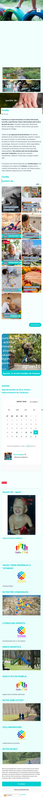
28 (26, 432)
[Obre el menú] (38, 10)
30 (36, 432)
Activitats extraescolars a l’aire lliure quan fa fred (11, 233)
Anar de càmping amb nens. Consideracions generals (31, 260)
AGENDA (5, 386)
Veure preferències (21, 790)
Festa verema (18, 454)
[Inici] (2, 114)
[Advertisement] (21, 44)
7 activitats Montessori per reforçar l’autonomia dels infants (32, 207)
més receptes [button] (35, 325)
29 (31, 432)
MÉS (37, 184)
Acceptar (21, 784)
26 (17, 432)
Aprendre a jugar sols (11, 290)
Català (9, 795)
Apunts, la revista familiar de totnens (21, 373)
